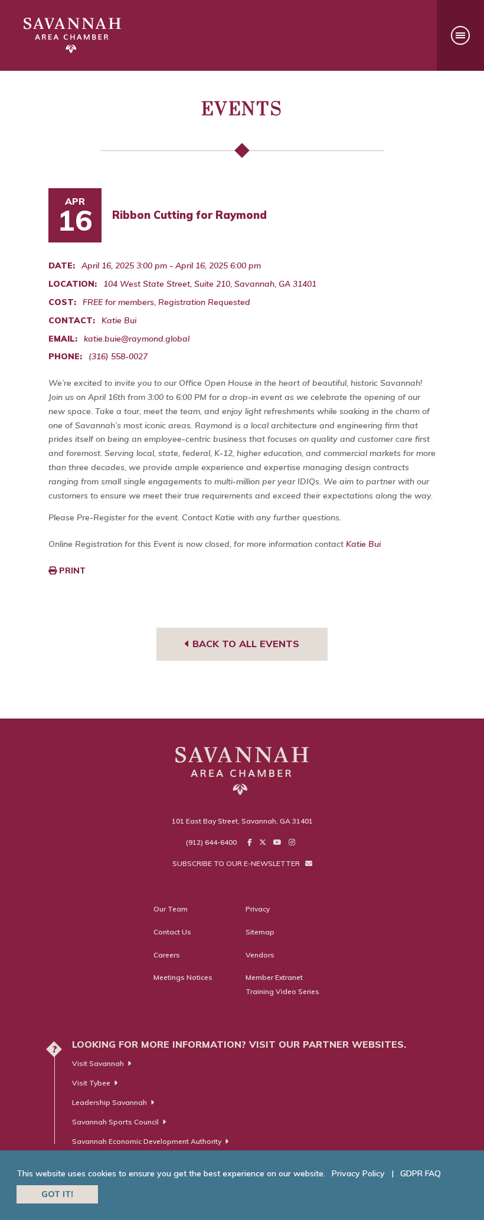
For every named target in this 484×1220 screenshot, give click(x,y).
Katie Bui (363, 544)
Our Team (170, 908)
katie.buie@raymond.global (136, 338)
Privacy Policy (358, 1173)
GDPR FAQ (420, 1173)
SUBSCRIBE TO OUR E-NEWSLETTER (237, 863)
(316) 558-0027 (118, 356)
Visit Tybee (91, 1082)
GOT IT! (57, 1194)
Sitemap (260, 931)
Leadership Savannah (109, 1102)
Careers (166, 954)
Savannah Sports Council (115, 1121)
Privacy (258, 908)
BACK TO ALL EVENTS (244, 644)
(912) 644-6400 (211, 842)
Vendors (260, 954)
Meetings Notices (182, 977)
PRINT (71, 570)
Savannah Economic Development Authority (146, 1141)
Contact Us (172, 931)
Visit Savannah (98, 1063)
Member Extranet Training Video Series (282, 984)
